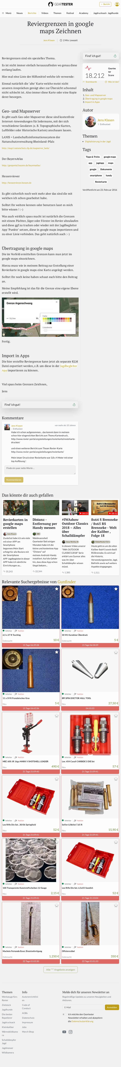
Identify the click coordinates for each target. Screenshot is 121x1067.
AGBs (25, 1013)
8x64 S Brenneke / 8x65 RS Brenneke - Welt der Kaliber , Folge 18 (104, 528)
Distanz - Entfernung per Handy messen (45, 524)
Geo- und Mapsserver (95, 95)
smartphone (96, 175)
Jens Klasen (49, 40)
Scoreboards (91, 82)
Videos (44, 13)
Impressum (27, 1022)
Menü (8, 13)
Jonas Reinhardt (72, 542)
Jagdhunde (113, 13)
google (93, 169)
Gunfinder (67, 581)
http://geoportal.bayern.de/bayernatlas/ (21, 165)
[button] (117, 4)
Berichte (32, 13)
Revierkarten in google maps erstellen (15, 524)
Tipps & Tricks (93, 157)
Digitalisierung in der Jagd (98, 141)
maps (110, 163)
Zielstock (6, 1005)
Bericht (106, 4)
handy (109, 175)
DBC (38, 534)
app (90, 163)
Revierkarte (101, 182)
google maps (110, 157)
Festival (70, 13)
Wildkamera (8, 1052)
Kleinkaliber (8, 1027)
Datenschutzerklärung (82, 1021)
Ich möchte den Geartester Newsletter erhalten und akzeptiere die (85, 1017)
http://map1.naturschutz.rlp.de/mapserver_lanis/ (25, 148)
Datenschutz (28, 1017)
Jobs (24, 1027)
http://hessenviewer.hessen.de (16, 182)
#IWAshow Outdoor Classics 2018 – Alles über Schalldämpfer (75, 528)
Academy (83, 13)
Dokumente (106, 169)
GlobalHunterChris (102, 542)
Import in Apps (92, 102)
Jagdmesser (7, 1048)
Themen (57, 13)
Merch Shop (28, 1031)
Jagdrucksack (100, 13)
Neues (20, 13)
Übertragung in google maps (98, 98)
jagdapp (100, 163)
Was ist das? (113, 82)
